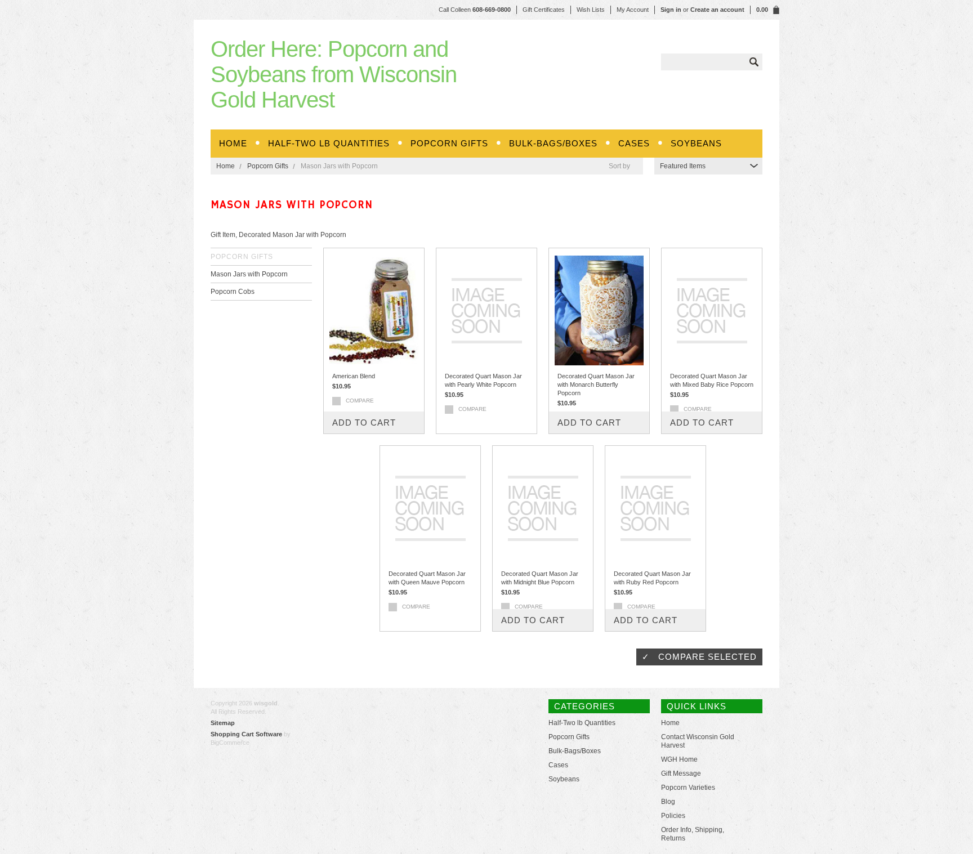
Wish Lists (591, 9)
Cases (634, 143)
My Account (633, 9)
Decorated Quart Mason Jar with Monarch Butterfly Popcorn (596, 384)
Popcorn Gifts (449, 143)
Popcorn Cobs (233, 292)
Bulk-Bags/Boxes (553, 143)
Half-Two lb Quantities (329, 143)
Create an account (717, 9)
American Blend (353, 376)
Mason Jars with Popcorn (249, 274)
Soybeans (696, 143)
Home (225, 166)
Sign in (670, 9)
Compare (360, 400)
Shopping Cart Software (246, 734)
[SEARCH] (754, 61)
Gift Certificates (544, 9)
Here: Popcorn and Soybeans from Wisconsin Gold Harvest (334, 74)
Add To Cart (364, 422)
